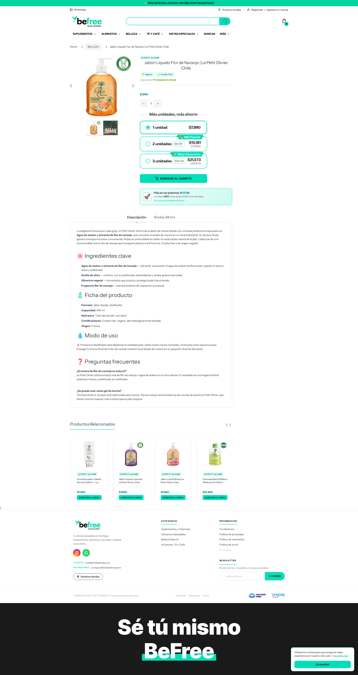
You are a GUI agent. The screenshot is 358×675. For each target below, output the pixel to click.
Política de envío (228, 544)
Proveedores (225, 550)
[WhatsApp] (86, 553)
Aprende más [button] (340, 655)
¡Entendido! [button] (322, 664)
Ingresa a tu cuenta (277, 9)
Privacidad (181, 595)
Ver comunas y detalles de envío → (170, 200)
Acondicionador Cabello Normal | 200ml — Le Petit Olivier (89, 481)
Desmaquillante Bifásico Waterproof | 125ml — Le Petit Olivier (215, 481)
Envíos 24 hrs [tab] (164, 217)
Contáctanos (226, 529)
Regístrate (257, 9)
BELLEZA (93, 46)
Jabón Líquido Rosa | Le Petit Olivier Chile (172, 481)
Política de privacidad (231, 534)
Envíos (206, 595)
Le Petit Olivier (150, 58)
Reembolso (194, 595)
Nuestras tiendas (90, 576)
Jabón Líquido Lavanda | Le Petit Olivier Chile (130, 481)
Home (73, 46)
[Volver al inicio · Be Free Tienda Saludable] (86, 21)
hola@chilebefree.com (97, 562)
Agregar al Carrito (176, 178)
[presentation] (226, 424)
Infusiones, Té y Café (173, 544)
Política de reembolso (231, 539)
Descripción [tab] (136, 217)
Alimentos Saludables (173, 534)
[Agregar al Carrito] (89, 497)
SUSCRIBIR (274, 576)
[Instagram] (77, 553)
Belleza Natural (169, 539)
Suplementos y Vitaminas (175, 529)
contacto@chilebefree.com (106, 567)
